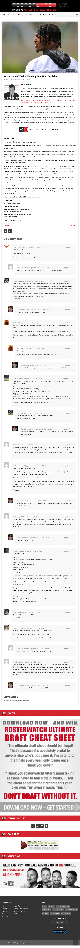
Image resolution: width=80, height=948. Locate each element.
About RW (17, 906)
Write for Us (18, 914)
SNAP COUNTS (65, 913)
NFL (54, 909)
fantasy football (63, 906)
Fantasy (51, 906)
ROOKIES (11, 14)
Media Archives (6, 914)
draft (44, 906)
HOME (3, 14)
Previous (9, 225)
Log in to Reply (67, 247)
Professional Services (21, 908)
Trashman (25, 268)
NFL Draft (60, 909)
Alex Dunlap (25, 309)
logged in (14, 700)
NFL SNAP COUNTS (71, 909)
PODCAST (20, 14)
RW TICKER (26, 80)
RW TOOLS (41, 14)
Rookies (4, 911)
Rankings (4, 908)
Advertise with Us (19, 911)
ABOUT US (29, 14)
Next (71, 225)
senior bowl (55, 913)
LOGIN (51, 14)
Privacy (36, 943)
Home (3, 906)
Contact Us (5, 916)
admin (7, 80)
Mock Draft (46, 909)
